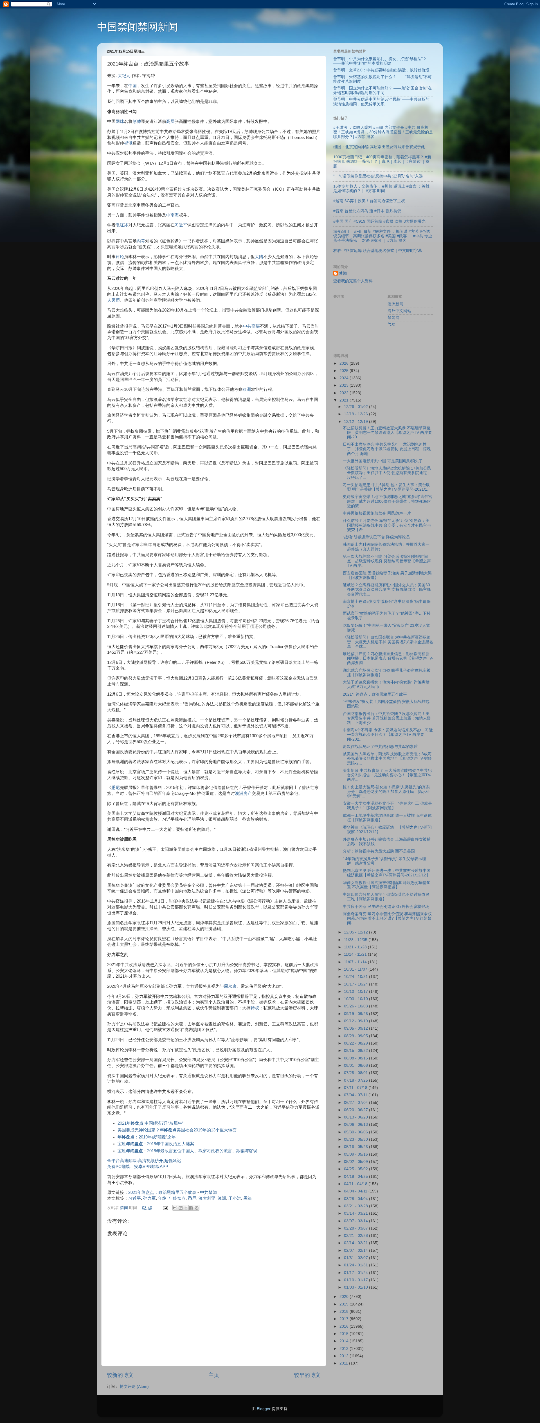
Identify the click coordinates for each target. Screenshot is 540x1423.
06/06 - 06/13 (356, 1124)
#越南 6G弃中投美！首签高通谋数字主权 (369, 201)
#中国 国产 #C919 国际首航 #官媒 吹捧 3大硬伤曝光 (379, 221)
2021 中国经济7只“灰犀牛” (150, 1123)
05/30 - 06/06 (356, 1132)
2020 (344, 1297)
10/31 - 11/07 (356, 969)
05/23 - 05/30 (356, 1139)
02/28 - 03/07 (356, 1228)
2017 (344, 1319)
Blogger (264, 1409)
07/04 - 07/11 (356, 1095)
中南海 (172, 215)
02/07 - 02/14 (356, 1250)
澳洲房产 (243, 793)
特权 (255, 1008)
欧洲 (246, 389)
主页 (213, 1375)
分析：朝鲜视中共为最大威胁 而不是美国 (379, 851)
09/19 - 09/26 (356, 1014)
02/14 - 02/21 (356, 1243)
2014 (344, 1341)
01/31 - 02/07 (356, 1258)
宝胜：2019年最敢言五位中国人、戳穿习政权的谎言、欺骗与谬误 (187, 1151)
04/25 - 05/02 (356, 1169)
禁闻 (343, 273)
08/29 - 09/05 (356, 1036)
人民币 (113, 300)
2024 (344, 378)
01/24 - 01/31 (356, 1265)
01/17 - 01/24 (356, 1273)
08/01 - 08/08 (356, 1065)
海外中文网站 (399, 311)
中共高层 (251, 326)
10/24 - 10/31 (356, 977)
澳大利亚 (207, 1198)
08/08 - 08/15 (356, 1058)
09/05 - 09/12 (356, 1028)
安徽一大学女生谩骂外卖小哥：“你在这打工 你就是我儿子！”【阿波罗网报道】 (387, 805)
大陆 (259, 256)
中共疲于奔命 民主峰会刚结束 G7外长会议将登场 (386, 907)
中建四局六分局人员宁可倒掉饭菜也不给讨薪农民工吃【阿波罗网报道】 (386, 896)
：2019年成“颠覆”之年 (147, 1137)
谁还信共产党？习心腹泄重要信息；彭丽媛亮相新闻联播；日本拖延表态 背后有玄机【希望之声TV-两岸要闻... (388, 658)
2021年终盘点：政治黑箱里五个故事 (162, 1192)
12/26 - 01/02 (356, 407)
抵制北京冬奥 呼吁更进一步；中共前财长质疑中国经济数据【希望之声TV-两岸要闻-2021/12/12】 (387, 873)
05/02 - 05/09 (356, 1162)
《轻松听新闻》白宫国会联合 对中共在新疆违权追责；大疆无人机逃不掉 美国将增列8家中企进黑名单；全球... (388, 641)
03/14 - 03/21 (356, 1213)
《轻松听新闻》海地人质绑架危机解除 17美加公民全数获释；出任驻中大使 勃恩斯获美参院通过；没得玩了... (387, 472)
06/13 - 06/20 (356, 1117)
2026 (344, 363)
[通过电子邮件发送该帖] (165, 1208)
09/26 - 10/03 (356, 1006)
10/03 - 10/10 (356, 999)
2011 (344, 1363)
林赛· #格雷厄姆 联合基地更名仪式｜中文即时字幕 (377, 251)
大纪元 (124, 75)
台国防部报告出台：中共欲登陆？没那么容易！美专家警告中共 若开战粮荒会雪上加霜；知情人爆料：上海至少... (387, 718)
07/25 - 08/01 (356, 1073)
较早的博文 (307, 1375)
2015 (344, 1334)
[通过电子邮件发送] (175, 1208)
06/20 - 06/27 (356, 1110)
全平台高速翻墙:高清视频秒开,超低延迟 (144, 1160)
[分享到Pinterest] (196, 1208)
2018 (344, 1311)
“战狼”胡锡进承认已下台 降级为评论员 (376, 537)
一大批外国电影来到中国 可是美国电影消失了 (383, 461)
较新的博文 (120, 1375)
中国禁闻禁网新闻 (137, 27)
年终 (162, 1198)
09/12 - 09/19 (356, 1021)
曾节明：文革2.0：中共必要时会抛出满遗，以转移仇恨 (381, 70)
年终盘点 (177, 1198)
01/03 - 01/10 (356, 1287)
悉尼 (115, 787)
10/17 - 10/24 (356, 984)
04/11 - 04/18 (356, 1184)
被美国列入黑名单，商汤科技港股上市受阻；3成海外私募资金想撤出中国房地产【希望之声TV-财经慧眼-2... (387, 758)
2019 (344, 1304)
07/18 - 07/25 (356, 1080)
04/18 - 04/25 (356, 1176)
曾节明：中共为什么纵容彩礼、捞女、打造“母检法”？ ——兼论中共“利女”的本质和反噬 (380, 61)
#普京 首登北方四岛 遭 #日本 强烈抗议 (367, 211)
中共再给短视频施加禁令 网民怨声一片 (377, 513)
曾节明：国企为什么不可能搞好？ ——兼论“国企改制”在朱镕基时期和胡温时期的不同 (382, 90)
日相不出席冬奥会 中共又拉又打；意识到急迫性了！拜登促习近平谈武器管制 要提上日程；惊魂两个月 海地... (387, 448)
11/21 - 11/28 (356, 947)
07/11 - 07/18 (356, 1088)
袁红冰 (122, 225)
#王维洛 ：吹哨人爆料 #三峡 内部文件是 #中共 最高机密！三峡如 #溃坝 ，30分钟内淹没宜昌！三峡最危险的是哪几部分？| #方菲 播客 (383, 132)
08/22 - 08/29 (356, 1043)
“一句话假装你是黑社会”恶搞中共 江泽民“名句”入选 (378, 176)
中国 (132, 86)
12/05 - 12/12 (356, 932)
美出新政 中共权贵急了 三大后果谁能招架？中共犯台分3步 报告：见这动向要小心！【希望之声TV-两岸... (387, 775)
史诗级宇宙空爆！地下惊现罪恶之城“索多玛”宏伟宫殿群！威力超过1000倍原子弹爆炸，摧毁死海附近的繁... (387, 501)
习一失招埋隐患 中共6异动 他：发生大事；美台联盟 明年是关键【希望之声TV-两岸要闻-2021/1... (387, 487)
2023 (344, 385)
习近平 (181, 225)
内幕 (141, 241)
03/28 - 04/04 (356, 1199)
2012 (344, 1356)
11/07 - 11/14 (356, 962)
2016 (344, 1326)
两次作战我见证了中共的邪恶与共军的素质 (380, 747)
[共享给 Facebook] (191, 1208)
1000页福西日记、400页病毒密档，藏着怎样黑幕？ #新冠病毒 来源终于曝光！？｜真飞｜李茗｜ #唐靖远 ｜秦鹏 (382, 161)
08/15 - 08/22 (356, 1050)
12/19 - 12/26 (356, 414)
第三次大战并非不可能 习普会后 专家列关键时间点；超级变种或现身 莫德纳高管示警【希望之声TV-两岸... (387, 561)
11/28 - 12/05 (356, 940)
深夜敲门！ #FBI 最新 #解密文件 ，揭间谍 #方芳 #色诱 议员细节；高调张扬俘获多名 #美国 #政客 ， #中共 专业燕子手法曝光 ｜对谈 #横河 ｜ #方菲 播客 (382, 236)
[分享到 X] (186, 1208)
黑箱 (247, 1198)
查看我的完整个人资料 (353, 281)
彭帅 (136, 121)
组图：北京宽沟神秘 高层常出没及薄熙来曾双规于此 (379, 147)
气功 (391, 324)
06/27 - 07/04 (356, 1102)
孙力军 (149, 1198)
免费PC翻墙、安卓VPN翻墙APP (137, 1166)
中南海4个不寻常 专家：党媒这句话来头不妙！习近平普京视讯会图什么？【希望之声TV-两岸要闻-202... (388, 734)
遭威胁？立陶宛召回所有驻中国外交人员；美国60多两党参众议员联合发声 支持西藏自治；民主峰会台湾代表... (387, 589)
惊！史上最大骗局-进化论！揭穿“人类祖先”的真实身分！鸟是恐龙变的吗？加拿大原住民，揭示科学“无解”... (386, 791)
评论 (120, 256)
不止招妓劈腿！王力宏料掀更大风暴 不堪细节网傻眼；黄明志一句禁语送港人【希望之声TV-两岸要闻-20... (387, 432)
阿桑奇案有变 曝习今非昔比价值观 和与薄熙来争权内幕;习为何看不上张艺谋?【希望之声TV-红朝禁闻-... (387, 918)
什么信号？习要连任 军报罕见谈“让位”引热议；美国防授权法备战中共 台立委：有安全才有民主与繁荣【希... (387, 525)
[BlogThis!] (180, 1208)
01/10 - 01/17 (356, 1280)
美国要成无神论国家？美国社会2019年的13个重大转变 (177, 1130)
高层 (170, 121)
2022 (344, 393)
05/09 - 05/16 (356, 1154)
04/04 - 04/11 (356, 1191)
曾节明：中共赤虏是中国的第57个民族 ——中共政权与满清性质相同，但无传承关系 (381, 101)
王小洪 (234, 1198)
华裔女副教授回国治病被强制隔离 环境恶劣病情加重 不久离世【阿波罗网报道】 (387, 885)
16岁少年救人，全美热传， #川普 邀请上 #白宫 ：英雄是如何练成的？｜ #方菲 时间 (381, 188)
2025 (344, 371)
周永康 (230, 986)
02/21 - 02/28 (356, 1235)
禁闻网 (393, 317)
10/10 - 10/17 (356, 991)
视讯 (128, 143)
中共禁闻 (208, 1192)
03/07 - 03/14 (356, 1221)
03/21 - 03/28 (356, 1206)
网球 (120, 121)
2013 (344, 1349)
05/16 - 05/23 (356, 1147)
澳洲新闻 (395, 304)
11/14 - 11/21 (356, 954)
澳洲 (222, 1198)
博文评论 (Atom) (134, 1386)
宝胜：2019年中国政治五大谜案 (156, 1144)
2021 (344, 400)
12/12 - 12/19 (356, 422)
